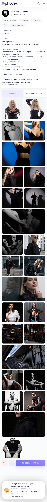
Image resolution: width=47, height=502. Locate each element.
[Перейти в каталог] (9, 4)
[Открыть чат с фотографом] (11, 463)
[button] (38, 3)
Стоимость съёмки (34, 94)
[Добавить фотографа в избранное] (4, 463)
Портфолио (13, 94)
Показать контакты (30, 463)
